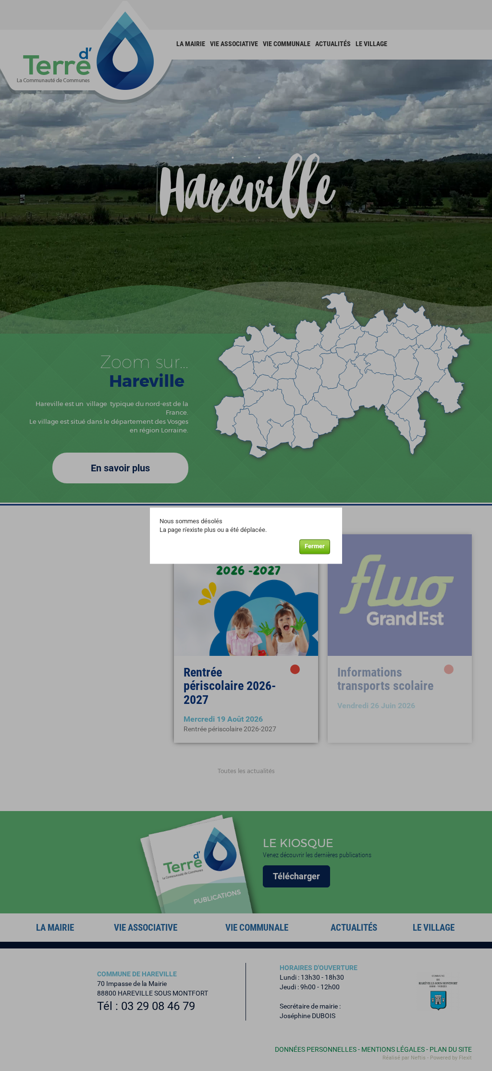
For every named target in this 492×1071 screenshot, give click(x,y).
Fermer (315, 546)
